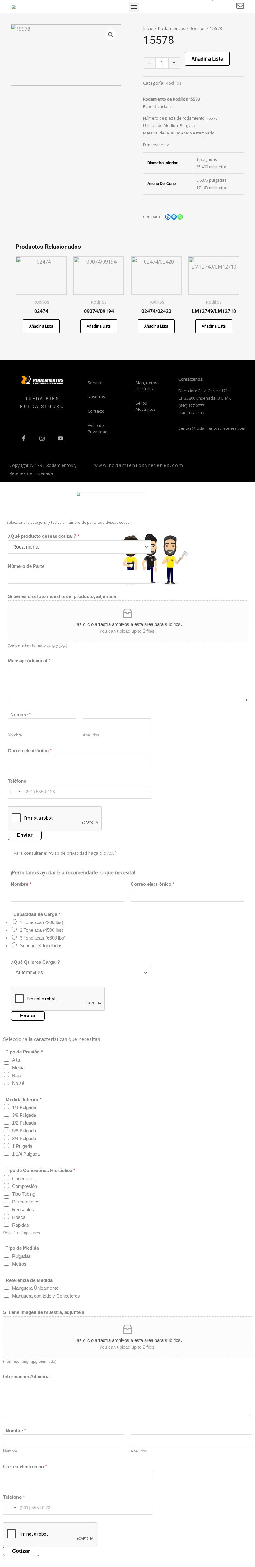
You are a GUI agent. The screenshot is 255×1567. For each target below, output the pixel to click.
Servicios (96, 382)
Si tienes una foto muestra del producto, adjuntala (62, 596)
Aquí (111, 853)
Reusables (23, 1209)
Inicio (148, 28)
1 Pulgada (22, 1146)
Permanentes (25, 1201)
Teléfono (17, 781)
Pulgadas (21, 1256)
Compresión (24, 1186)
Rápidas (20, 1225)
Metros (19, 1263)
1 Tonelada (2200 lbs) (41, 922)
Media (18, 1067)
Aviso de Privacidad (98, 428)
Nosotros (96, 397)
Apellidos (91, 735)
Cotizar (21, 1551)
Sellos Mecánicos (146, 406)
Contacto (96, 411)
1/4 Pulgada (24, 1107)
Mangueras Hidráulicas (146, 386)
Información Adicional (27, 1376)
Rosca (19, 1217)
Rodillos (197, 28)
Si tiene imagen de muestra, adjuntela (43, 1312)
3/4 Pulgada (24, 1138)
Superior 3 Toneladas (41, 945)
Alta (16, 1059)
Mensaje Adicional (29, 660)
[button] (134, 7)
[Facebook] (168, 217)
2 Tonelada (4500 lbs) (41, 930)
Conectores (24, 1178)
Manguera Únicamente (35, 1288)
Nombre (15, 735)
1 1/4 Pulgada (26, 1154)
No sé (18, 1083)
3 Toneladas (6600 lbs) (43, 937)
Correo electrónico (30, 750)
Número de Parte (26, 565)
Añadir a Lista (207, 58)
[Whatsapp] (180, 217)
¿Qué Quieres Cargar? (35, 962)
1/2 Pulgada (24, 1122)
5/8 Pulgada (24, 1130)
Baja (16, 1075)
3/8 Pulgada (24, 1115)
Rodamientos (171, 28)
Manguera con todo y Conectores (46, 1295)
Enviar (25, 835)
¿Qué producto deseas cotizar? (43, 536)
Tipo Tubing (23, 1194)
